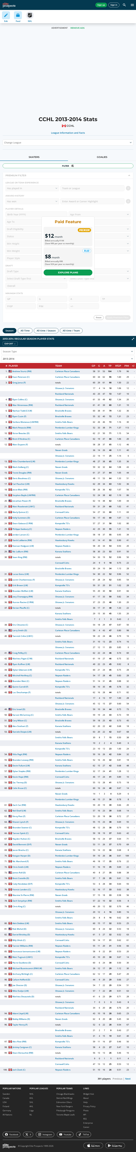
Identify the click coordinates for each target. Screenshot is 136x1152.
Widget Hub (88, 1094)
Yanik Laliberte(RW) (22, 540)
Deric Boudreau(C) (21, 478)
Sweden (6, 1094)
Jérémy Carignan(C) (22, 1047)
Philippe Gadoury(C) (22, 529)
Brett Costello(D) (20, 878)
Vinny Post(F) (18, 816)
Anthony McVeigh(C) (22, 974)
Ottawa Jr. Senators (64, 388)
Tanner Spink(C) (20, 833)
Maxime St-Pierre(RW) (23, 895)
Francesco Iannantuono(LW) (26, 951)
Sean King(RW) (19, 557)
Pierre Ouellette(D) (21, 962)
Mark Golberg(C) (20, 467)
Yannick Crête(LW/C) (22, 636)
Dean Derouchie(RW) (22, 1052)
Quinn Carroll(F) (20, 686)
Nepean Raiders (62, 529)
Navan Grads (61, 450)
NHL (32, 1094)
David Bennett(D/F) (21, 844)
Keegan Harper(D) (21, 855)
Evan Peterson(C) (20, 377)
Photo (86, 1110)
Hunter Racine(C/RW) (23, 602)
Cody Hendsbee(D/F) (22, 883)
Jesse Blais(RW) (19, 489)
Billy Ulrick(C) (18, 940)
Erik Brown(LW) (20, 585)
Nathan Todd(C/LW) (22, 410)
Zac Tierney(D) (19, 782)
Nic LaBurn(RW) (20, 551)
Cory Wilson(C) (19, 720)
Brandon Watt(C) (20, 681)
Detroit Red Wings (64, 1098)
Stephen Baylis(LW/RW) (23, 495)
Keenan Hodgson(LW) (23, 546)
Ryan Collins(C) (19, 399)
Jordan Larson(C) (20, 534)
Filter (65, 166)
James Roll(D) (19, 872)
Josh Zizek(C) (18, 1069)
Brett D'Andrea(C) (21, 439)
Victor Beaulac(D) (20, 433)
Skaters (34, 157)
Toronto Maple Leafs (65, 1114)
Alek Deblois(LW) (20, 923)
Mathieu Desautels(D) (23, 996)
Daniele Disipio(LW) (21, 731)
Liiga (32, 1110)
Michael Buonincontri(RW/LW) (27, 968)
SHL (31, 1102)
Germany (7, 1110)
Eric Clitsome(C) (20, 624)
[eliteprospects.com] (9, 5)
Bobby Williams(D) (21, 1019)
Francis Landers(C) (21, 889)
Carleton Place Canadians (67, 371)
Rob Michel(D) (19, 929)
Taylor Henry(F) (19, 1024)
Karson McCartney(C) (22, 714)
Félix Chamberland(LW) (23, 461)
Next (128, 1078)
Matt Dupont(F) (20, 444)
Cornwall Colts (62, 512)
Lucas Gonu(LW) (20, 574)
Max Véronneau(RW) (22, 405)
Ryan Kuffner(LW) (21, 664)
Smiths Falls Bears (63, 422)
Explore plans (68, 272)
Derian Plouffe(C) (20, 607)
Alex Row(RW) (19, 1041)
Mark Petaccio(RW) (21, 427)
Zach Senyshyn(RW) (22, 900)
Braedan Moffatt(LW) (22, 591)
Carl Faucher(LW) (20, 484)
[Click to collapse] (133, 339)
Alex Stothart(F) (20, 726)
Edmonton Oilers (64, 1102)
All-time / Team (71, 330)
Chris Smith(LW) (20, 867)
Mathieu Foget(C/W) (22, 658)
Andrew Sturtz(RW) (21, 371)
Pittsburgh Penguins (65, 1110)
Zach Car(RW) (19, 805)
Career (86, 1127)
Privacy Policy (89, 1106)
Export (8, 343)
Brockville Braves (63, 410)
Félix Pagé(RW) (19, 754)
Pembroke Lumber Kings (67, 427)
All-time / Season (46, 330)
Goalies (102, 157)
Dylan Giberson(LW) (22, 669)
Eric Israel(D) (18, 709)
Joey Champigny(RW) (22, 596)
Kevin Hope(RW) (20, 776)
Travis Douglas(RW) (21, 472)
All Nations (7, 1114)
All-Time (25, 330)
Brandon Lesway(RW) (22, 760)
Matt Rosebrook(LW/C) (23, 506)
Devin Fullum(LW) (21, 765)
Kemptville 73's (62, 489)
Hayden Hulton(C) (21, 838)
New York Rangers (64, 1106)
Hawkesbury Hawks (64, 484)
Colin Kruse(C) (19, 788)
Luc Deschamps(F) (21, 692)
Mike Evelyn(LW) (20, 990)
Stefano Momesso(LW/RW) (25, 422)
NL (31, 1114)
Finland (6, 1106)
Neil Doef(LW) (19, 810)
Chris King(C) (18, 906)
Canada (6, 1098)
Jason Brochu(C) (20, 850)
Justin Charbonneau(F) (23, 579)
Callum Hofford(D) (21, 979)
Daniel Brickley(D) (21, 934)
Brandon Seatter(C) (22, 827)
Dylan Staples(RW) (21, 771)
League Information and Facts (68, 133)
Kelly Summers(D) (21, 517)
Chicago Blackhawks (65, 1094)
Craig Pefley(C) (19, 653)
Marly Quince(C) (20, 512)
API (84, 1114)
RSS (85, 1118)
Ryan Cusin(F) (19, 416)
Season (9, 330)
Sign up (101, 5)
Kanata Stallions (63, 551)
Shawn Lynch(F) (20, 822)
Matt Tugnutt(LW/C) (22, 957)
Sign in (113, 5)
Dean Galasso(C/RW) (22, 523)
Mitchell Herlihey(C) (22, 675)
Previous (117, 1078)
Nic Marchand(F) (20, 861)
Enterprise (88, 1123)
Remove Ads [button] (77, 28)
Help (85, 1102)
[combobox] (4, 142)
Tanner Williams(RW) (22, 945)
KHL (31, 1098)
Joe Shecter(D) (19, 985)
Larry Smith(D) (19, 630)
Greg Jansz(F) (19, 382)
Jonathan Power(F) (21, 500)
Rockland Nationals (64, 393)
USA (4, 1102)
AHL (31, 1106)
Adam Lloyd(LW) (20, 1013)
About (86, 1098)
